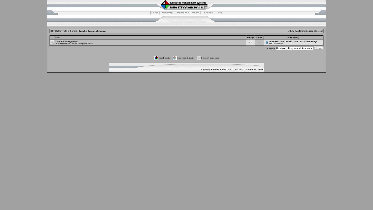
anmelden (305, 31)
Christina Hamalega (307, 41)
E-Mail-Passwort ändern (281, 41)
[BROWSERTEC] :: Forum (64, 31)
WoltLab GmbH (255, 69)
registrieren (316, 31)
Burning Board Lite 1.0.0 (223, 69)
